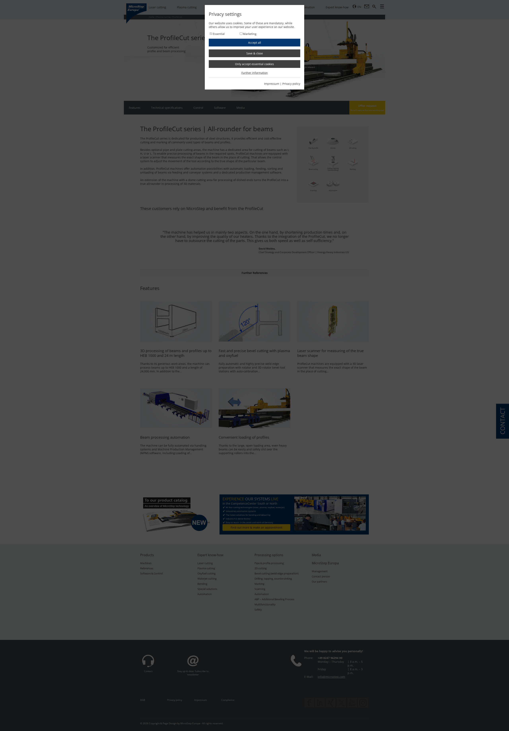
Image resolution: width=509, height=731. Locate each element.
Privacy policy (291, 84)
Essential (219, 34)
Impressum (271, 84)
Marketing (249, 34)
